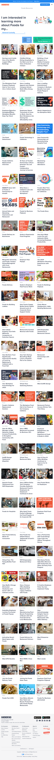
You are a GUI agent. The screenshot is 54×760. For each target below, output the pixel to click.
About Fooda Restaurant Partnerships (25, 730)
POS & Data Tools (25, 736)
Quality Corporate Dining (4, 732)
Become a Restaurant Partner (26, 733)
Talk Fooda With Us (45, 4)
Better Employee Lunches (4, 729)
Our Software (35, 733)
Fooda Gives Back (36, 735)
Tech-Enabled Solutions (16, 731)
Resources (35, 728)
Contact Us (35, 731)
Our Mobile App (4, 735)
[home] (5, 4)
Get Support (31, 748)
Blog (34, 730)
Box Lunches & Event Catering (16, 739)
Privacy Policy (34, 756)
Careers (34, 737)
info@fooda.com (23, 748)
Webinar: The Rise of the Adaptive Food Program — (26, 1)
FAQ (2, 736)
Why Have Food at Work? (15, 729)
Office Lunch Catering (16, 736)
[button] (52, 5)
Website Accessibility (27, 756)
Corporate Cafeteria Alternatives (16, 742)
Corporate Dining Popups (15, 734)
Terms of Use (19, 756)
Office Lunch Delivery (16, 745)
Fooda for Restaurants (26, 738)
